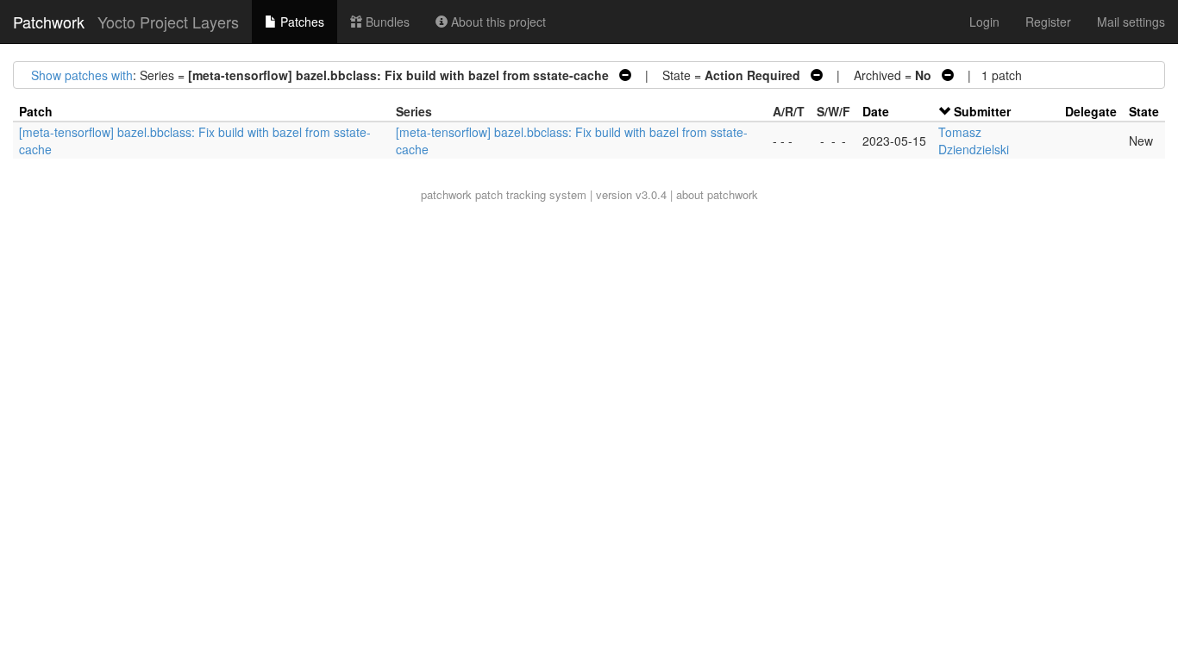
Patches (300, 21)
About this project (497, 21)
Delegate (1091, 111)
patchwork (446, 194)
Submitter (982, 111)
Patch (36, 111)
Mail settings (1131, 21)
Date (875, 111)
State (1144, 111)
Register (1048, 21)
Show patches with (82, 75)
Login (984, 21)
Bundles (386, 21)
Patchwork (49, 21)
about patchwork (717, 194)
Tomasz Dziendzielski (973, 140)
